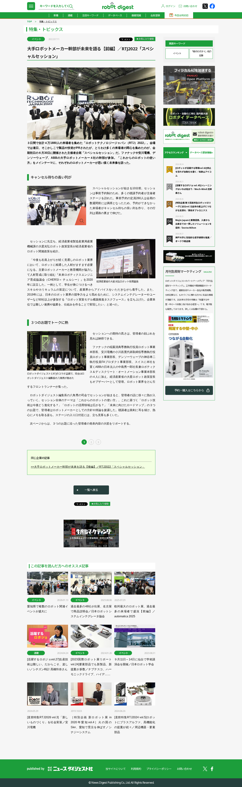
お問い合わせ (190, 6)
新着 (56, 15)
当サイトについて (115, 769)
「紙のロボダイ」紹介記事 (201, 53)
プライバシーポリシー (158, 769)
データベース (115, 15)
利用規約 (136, 769)
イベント (177, 53)
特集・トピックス (48, 21)
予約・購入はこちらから (189, 390)
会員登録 (155, 15)
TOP (29, 21)
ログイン (170, 6)
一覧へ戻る (91, 490)
